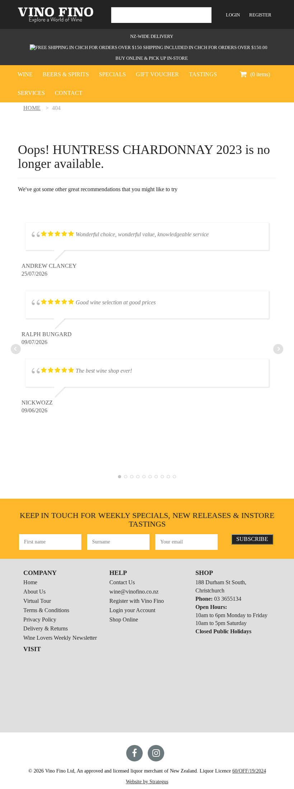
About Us (34, 592)
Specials (112, 74)
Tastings (203, 74)
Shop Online (123, 619)
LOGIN (233, 15)
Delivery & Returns (45, 628)
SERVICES (31, 93)
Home (30, 582)
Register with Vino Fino (136, 601)
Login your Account (132, 610)
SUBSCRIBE (252, 539)
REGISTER (260, 15)
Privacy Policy (39, 619)
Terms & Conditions (46, 610)
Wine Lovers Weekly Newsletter (60, 638)
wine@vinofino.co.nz (133, 592)
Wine (25, 74)
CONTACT (68, 93)
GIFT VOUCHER (157, 74)
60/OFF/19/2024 (249, 771)
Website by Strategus (147, 781)
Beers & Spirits (66, 74)
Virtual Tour (37, 601)
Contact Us (122, 582)
